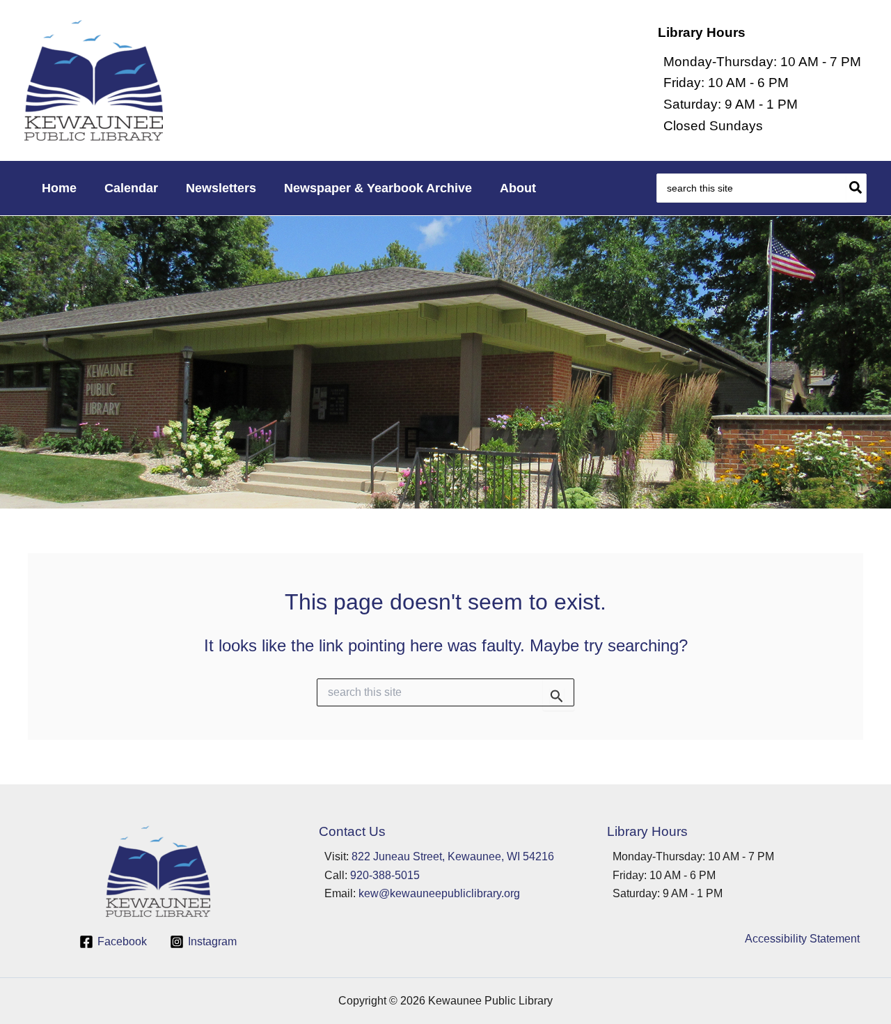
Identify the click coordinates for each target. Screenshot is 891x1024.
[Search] (856, 188)
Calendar (131, 188)
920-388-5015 (385, 875)
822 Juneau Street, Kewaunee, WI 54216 (453, 856)
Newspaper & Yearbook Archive (378, 188)
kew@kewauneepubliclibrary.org (439, 893)
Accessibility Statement (802, 939)
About (518, 188)
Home (59, 188)
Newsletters (221, 188)
